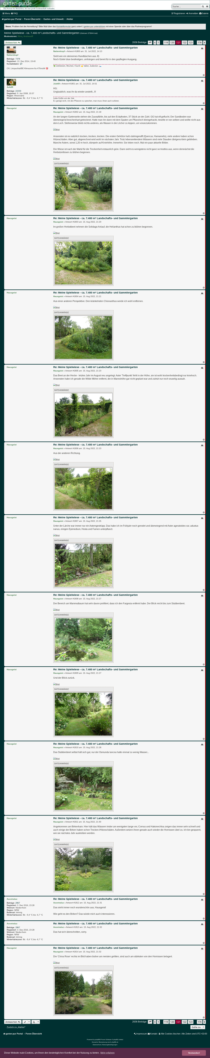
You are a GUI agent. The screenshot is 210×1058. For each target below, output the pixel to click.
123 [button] (191, 42)
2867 (17, 903)
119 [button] (166, 42)
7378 (17, 59)
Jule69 (10, 87)
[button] (150, 42)
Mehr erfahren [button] (107, 1053)
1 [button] (158, 42)
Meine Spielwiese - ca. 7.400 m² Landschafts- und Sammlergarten (41, 33)
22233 (18, 91)
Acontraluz (12, 899)
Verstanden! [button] (194, 1053)
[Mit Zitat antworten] (202, 48)
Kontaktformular (63, 26)
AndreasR (28, 36)
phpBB (97, 1039)
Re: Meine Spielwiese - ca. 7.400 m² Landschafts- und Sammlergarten (95, 47)
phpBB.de (115, 1042)
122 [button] (184, 42)
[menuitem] (14, 13)
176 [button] (200, 42)
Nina (20, 36)
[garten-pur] (28, 5)
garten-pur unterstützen (94, 26)
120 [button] (172, 42)
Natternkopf (12, 55)
